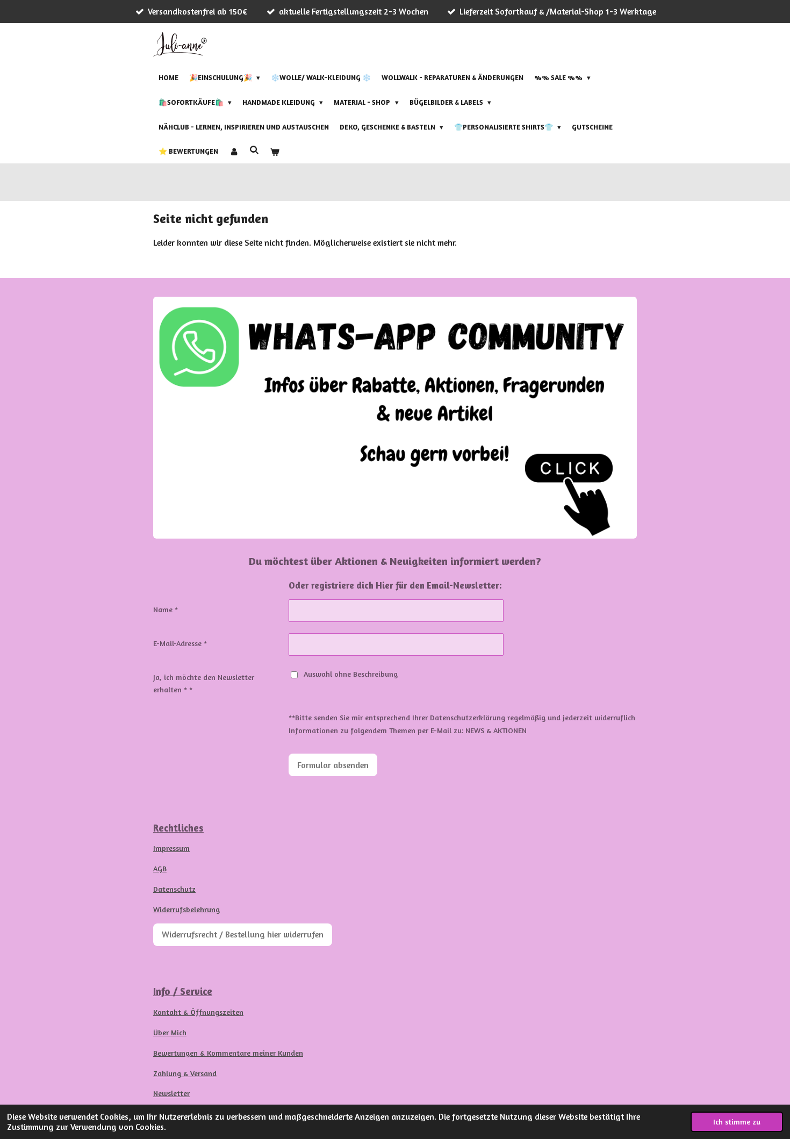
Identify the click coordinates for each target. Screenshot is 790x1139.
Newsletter (171, 1093)
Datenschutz (174, 888)
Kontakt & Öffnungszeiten (198, 1011)
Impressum (171, 848)
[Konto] (234, 151)
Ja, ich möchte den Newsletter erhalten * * (203, 683)
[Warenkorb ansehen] (274, 151)
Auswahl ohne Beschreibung (351, 673)
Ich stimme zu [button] (736, 1121)
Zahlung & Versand (185, 1073)
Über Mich (169, 1032)
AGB (160, 868)
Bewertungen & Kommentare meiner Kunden (228, 1052)
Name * (165, 609)
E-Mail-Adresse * (180, 643)
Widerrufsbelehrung (186, 909)
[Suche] (254, 150)
